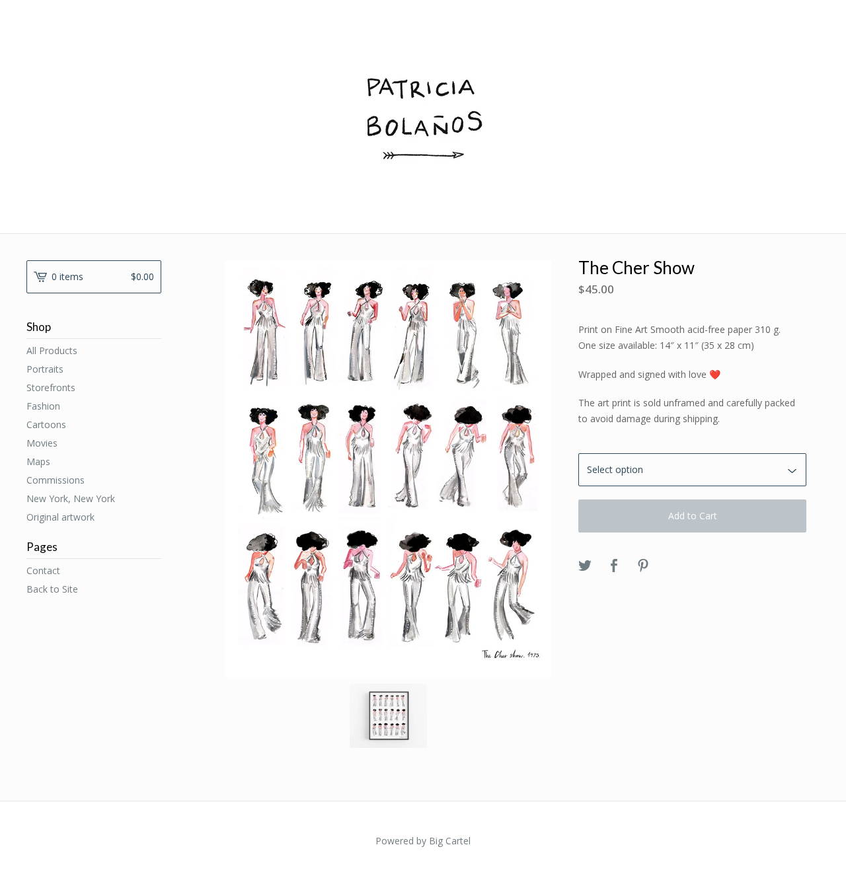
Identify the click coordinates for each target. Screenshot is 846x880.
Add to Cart (692, 515)
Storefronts (50, 387)
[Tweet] (585, 566)
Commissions (55, 480)
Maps (38, 461)
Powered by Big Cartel (423, 840)
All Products (51, 350)
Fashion (43, 406)
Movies (42, 443)
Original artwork (60, 517)
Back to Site (52, 589)
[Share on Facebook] (614, 566)
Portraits (44, 369)
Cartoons (46, 424)
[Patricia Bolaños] (423, 115)
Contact (43, 570)
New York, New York (70, 498)
